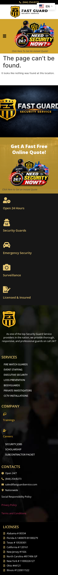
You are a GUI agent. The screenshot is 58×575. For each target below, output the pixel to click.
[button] (4, 36)
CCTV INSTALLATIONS (16, 395)
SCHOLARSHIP (13, 449)
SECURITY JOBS (13, 444)
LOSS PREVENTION (14, 380)
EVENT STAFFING (13, 369)
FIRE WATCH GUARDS (16, 364)
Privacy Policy (9, 505)
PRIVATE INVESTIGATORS (18, 390)
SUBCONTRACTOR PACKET (20, 454)
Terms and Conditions (13, 513)
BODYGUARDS (12, 385)
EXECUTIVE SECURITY (16, 374)
